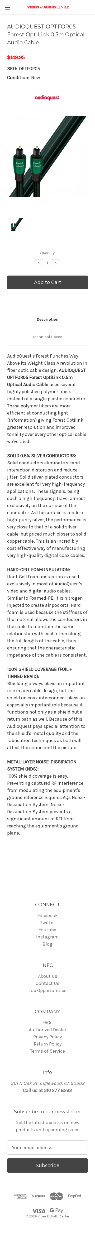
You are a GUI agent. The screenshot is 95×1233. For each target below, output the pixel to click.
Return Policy (47, 1044)
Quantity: (47, 253)
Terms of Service (47, 1051)
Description (47, 319)
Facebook (47, 915)
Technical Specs (47, 336)
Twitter (47, 923)
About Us (47, 976)
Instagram (47, 937)
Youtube (47, 930)
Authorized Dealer (47, 1030)
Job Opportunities (47, 990)
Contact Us (47, 983)
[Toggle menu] (7, 7)
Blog (47, 944)
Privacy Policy (47, 1037)
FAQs (47, 1022)
